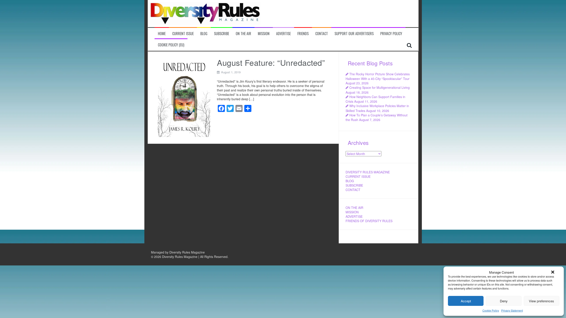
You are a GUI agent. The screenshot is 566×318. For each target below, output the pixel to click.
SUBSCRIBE (354, 185)
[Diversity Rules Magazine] (205, 13)
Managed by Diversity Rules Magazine (178, 252)
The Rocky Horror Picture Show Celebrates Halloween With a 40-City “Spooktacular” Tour (378, 76)
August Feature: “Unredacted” (271, 62)
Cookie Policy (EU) (171, 44)
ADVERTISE (354, 216)
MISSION (352, 212)
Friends (303, 33)
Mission (264, 33)
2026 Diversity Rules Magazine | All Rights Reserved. (191, 256)
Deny (504, 301)
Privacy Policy (391, 33)
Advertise (283, 33)
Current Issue (183, 33)
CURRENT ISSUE (358, 176)
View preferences (541, 301)
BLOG (350, 181)
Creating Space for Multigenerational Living (379, 87)
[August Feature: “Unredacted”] (184, 97)
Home (162, 33)
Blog (203, 33)
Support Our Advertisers (354, 33)
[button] (553, 272)
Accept (466, 301)
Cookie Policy (490, 310)
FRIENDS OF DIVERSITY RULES (369, 221)
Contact (321, 33)
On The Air (243, 33)
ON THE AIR (354, 207)
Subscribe (221, 33)
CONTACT (353, 189)
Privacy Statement (512, 310)
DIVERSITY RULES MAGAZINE (368, 172)
